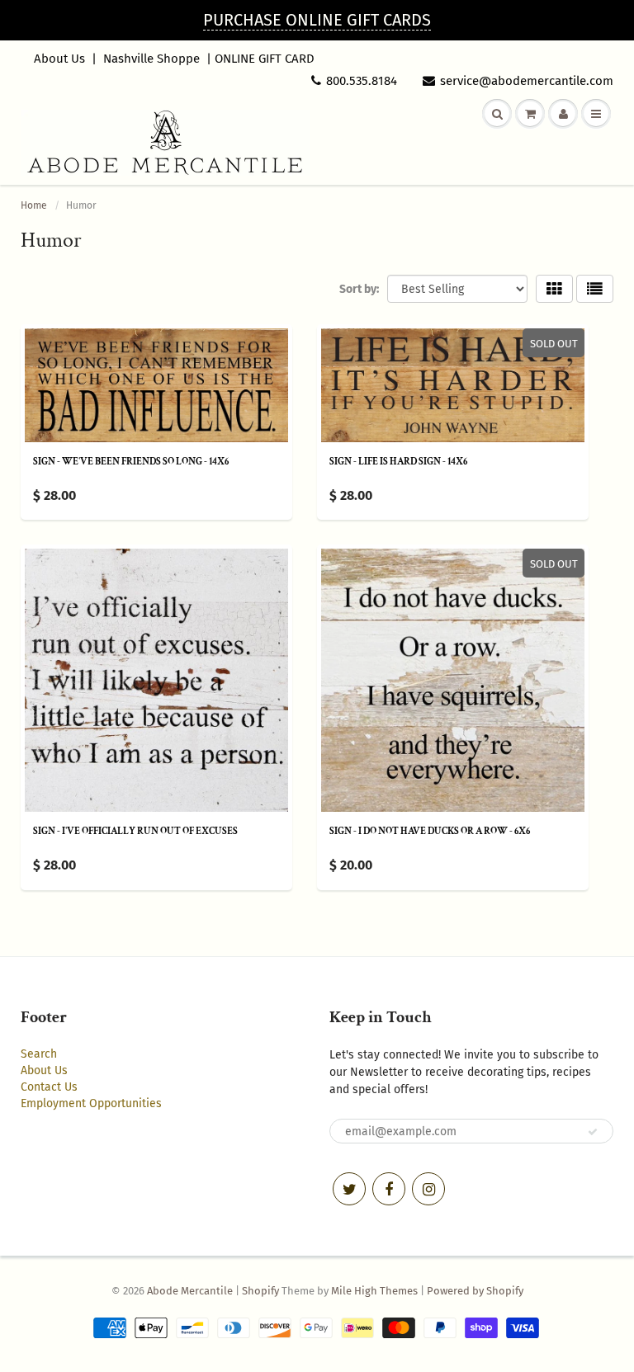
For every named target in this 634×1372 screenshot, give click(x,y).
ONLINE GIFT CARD (265, 58)
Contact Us (49, 1087)
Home (34, 205)
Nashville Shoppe (151, 58)
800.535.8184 (361, 80)
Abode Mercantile (190, 1291)
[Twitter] (349, 1188)
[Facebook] (388, 1188)
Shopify (260, 1291)
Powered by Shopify (475, 1291)
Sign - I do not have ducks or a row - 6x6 (429, 831)
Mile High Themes (374, 1291)
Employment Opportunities (91, 1103)
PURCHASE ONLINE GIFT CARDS (317, 20)
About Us (59, 58)
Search (39, 1054)
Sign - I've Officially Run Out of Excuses (135, 831)
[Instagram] (428, 1188)
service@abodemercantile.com (526, 80)
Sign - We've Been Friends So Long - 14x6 (131, 461)
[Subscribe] (593, 1132)
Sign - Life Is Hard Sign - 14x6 (398, 461)
